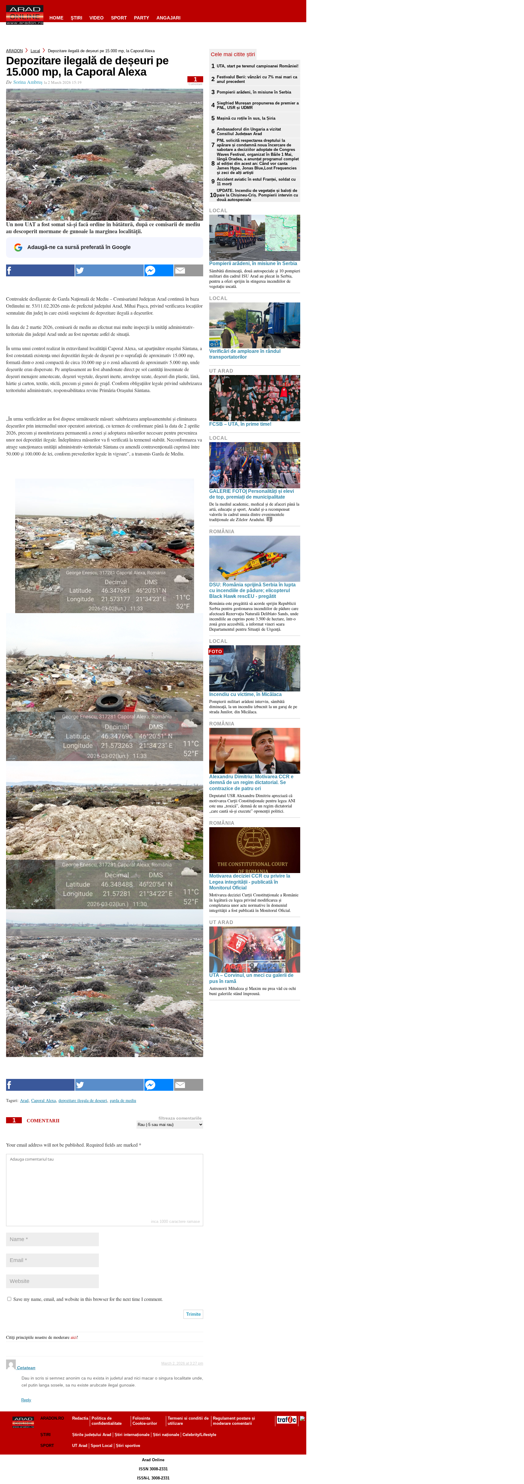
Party (141, 17)
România (222, 531)
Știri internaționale (132, 1434)
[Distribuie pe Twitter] (109, 270)
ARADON (14, 51)
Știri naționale (166, 1434)
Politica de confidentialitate (107, 1421)
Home (56, 17)
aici (74, 1337)
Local (35, 51)
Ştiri (76, 17)
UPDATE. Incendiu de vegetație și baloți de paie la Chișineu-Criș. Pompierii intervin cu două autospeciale (257, 195)
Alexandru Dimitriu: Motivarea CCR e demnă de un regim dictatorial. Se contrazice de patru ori (251, 782)
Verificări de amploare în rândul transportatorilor (244, 354)
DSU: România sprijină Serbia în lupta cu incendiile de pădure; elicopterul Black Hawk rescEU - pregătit (252, 590)
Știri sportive (128, 1445)
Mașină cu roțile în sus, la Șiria (246, 118)
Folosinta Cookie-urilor (145, 1421)
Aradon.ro (52, 1418)
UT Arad (221, 371)
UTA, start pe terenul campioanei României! (257, 66)
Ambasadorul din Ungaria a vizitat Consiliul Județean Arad (249, 131)
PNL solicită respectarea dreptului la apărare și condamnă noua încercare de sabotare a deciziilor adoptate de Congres (256, 145)
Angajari (168, 17)
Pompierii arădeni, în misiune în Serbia (254, 92)
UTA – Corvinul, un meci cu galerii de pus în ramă (251, 978)
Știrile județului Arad (91, 1434)
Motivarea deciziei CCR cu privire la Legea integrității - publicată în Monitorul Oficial (249, 881)
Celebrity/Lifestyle (199, 1434)
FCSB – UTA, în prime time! (240, 424)
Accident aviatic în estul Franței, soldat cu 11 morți (256, 181)
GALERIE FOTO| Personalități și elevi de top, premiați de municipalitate (251, 494)
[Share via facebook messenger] (158, 270)
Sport (119, 17)
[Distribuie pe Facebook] (40, 270)
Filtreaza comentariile (180, 1118)
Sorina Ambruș (27, 82)
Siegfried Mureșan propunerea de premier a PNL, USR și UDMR (258, 105)
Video (96, 17)
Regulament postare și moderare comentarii (234, 1421)
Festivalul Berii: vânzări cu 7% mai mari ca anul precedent (257, 79)
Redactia (80, 1418)
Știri (45, 1434)
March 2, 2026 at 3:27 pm (182, 1363)
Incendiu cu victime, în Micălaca (245, 694)
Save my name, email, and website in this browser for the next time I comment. (88, 1299)
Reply (26, 1400)
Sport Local (102, 1445)
